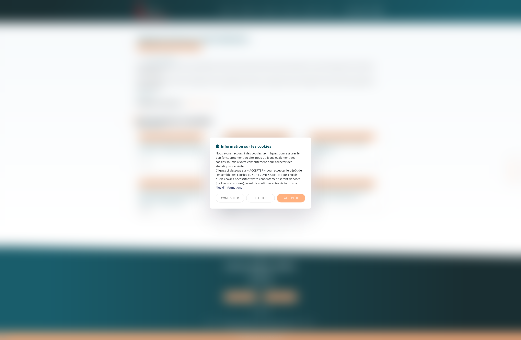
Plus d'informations (229, 187)
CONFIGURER (230, 198)
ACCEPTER (291, 198)
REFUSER (261, 198)
